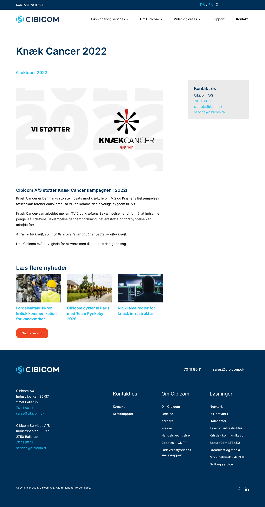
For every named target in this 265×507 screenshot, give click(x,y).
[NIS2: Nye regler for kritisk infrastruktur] (140, 288)
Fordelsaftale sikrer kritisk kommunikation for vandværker (36, 313)
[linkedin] (247, 489)
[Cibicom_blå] (37, 17)
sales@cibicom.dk (208, 107)
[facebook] (239, 489)
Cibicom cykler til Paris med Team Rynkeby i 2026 (88, 313)
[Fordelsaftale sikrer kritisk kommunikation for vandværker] (38, 288)
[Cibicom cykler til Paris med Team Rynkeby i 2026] (89, 288)
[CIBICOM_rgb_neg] (37, 367)
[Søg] (217, 4)
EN (210, 5)
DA (202, 5)
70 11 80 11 (202, 101)
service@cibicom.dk (209, 112)
